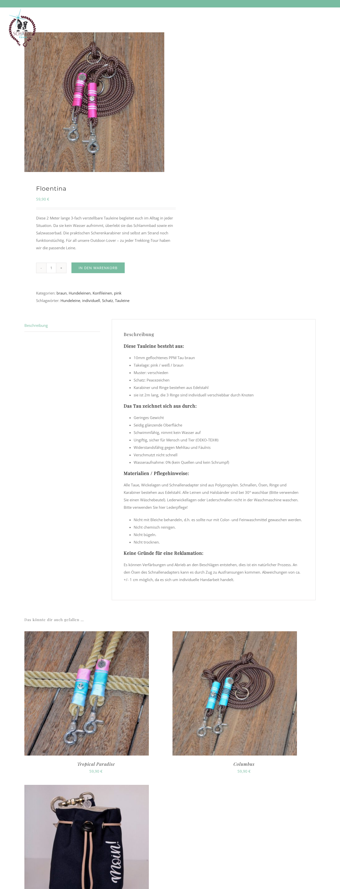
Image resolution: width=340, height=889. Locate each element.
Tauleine (122, 300)
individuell (91, 300)
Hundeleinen (80, 293)
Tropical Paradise (96, 764)
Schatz (107, 300)
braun (62, 293)
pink (117, 293)
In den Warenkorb (98, 267)
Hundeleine (70, 300)
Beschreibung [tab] (36, 325)
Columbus (244, 764)
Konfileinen (102, 293)
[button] (324, 14)
